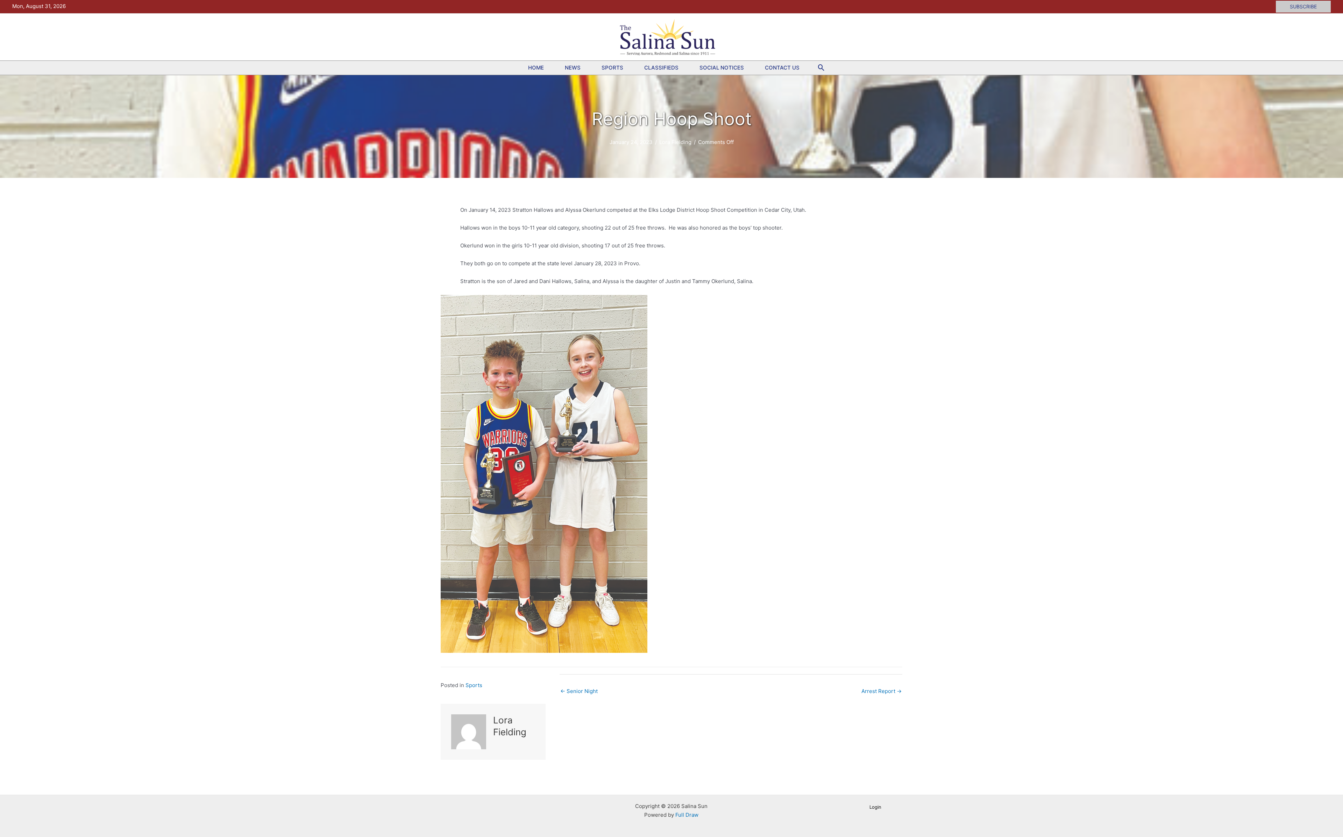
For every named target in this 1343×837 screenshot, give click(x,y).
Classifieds (661, 67)
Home (536, 67)
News (573, 67)
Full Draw (686, 814)
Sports (612, 67)
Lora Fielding (675, 142)
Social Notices (721, 67)
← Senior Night (579, 691)
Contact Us (782, 67)
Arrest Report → (881, 691)
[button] (1303, 7)
